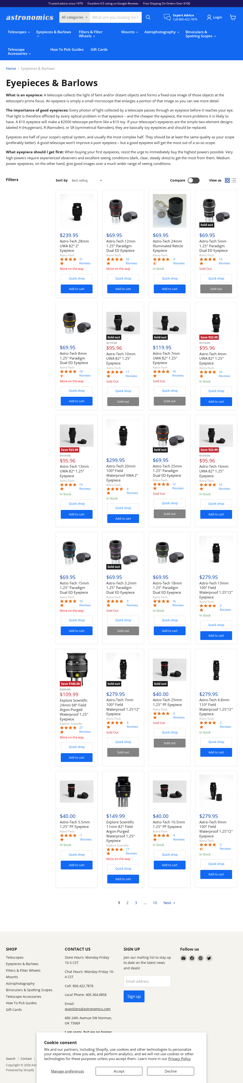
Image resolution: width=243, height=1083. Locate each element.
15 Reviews (85, 487)
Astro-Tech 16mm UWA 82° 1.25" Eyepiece (214, 471)
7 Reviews (86, 837)
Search (10, 1058)
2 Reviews (225, 725)
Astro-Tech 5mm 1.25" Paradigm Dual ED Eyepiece (213, 246)
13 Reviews (224, 261)
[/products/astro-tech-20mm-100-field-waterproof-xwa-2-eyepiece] (123, 436)
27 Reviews (85, 730)
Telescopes (17, 31)
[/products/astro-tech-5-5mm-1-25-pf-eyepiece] (76, 791)
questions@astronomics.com (88, 1009)
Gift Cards (99, 49)
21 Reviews (85, 261)
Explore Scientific (71, 724)
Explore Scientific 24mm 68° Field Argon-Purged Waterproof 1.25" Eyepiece (74, 709)
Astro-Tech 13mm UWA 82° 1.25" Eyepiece (74, 471)
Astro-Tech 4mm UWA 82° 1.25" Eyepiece (212, 358)
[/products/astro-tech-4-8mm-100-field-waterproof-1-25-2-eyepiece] (216, 669)
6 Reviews (179, 715)
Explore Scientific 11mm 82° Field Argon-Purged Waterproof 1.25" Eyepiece (120, 831)
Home (11, 68)
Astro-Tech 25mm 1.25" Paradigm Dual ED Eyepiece (167, 471)
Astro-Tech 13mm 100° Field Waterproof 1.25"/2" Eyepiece (216, 590)
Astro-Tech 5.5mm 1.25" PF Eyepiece (75, 824)
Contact (26, 1058)
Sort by (62, 180)
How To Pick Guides (67, 49)
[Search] (148, 17)
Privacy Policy (179, 1058)
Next (168, 902)
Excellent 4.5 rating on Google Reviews (113, 3)
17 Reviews (131, 374)
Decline (171, 1071)
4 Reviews (132, 491)
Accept (119, 1071)
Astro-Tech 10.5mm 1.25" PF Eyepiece (169, 824)
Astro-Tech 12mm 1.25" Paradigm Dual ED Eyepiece (121, 246)
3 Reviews (225, 847)
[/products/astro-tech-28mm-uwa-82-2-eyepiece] (76, 211)
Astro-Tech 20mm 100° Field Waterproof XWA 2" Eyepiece (122, 473)
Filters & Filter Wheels (91, 33)
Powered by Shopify (20, 1070)
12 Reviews (178, 486)
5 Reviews (225, 608)
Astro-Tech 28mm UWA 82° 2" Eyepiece (74, 246)
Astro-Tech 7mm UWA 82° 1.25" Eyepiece (166, 358)
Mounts (128, 31)
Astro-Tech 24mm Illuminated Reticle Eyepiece (168, 246)
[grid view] (227, 180)
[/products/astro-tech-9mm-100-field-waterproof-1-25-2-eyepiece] (216, 791)
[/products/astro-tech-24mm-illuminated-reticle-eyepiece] (170, 211)
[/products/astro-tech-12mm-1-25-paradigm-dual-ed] (123, 211)
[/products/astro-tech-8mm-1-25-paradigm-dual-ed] (76, 323)
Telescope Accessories (18, 51)
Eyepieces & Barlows (53, 31)
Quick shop (77, 278)
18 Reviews (85, 373)
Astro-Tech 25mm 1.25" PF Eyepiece (167, 702)
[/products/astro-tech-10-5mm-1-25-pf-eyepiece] (170, 791)
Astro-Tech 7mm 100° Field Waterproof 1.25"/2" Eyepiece (123, 706)
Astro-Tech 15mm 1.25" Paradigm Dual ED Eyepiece (74, 588)
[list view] (234, 180)
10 (155, 902)
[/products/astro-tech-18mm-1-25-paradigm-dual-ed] (170, 553)
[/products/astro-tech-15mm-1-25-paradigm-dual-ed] (76, 553)
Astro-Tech (67, 255)
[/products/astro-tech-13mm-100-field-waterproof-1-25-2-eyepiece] (216, 553)
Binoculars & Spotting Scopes (199, 33)
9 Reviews (179, 261)
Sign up (134, 996)
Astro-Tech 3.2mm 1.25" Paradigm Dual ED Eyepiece (121, 588)
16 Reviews (85, 603)
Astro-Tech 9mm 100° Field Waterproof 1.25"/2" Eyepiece (216, 829)
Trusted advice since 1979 (65, 3)
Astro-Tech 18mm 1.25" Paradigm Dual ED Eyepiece (167, 588)
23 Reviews (131, 261)
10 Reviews (224, 374)
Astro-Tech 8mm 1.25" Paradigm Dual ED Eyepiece (74, 358)
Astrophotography (161, 31)
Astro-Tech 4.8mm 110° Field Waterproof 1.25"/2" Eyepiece (216, 706)
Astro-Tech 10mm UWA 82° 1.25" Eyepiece (121, 358)
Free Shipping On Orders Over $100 (166, 3)
